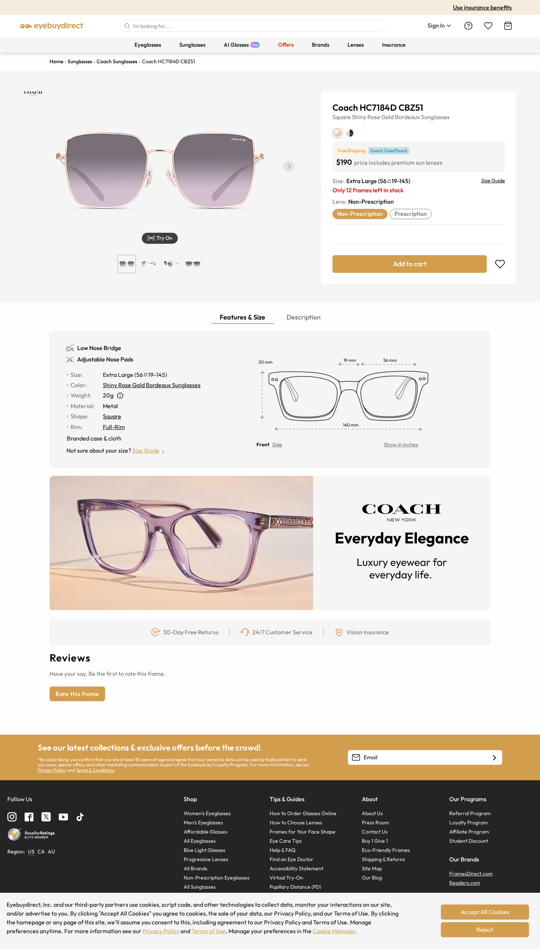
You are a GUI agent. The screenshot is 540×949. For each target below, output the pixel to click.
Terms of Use (208, 931)
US (31, 851)
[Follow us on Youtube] (63, 816)
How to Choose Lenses (296, 822)
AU (51, 851)
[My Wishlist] (488, 26)
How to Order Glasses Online (303, 813)
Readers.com (464, 883)
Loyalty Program (468, 822)
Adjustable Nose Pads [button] (105, 359)
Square (341, 117)
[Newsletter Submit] (494, 758)
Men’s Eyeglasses (203, 822)
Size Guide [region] (493, 180)
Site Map (372, 868)
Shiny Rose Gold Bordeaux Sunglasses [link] (152, 385)
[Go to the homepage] (51, 25)
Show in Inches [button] (401, 444)
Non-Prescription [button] (360, 213)
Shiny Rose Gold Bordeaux (386, 117)
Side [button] (277, 444)
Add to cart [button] (409, 264)
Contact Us (375, 831)
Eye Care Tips (286, 841)
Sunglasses (435, 117)
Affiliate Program (469, 831)
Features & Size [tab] (242, 317)
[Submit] (126, 26)
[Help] (468, 26)
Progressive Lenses (206, 859)
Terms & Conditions (95, 770)
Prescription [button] (411, 213)
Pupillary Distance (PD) (295, 887)
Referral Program (470, 813)
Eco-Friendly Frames (386, 850)
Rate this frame (77, 694)
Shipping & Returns (383, 859)
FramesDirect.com (471, 873)
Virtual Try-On (286, 877)
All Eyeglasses (200, 841)
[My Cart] (508, 26)
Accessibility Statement (296, 868)
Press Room (375, 822)
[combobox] (252, 26)
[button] (289, 166)
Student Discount (468, 841)
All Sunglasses (200, 887)
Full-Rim (114, 427)
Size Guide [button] (145, 450)
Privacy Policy (51, 770)
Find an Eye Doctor (291, 859)
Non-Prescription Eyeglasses (216, 877)
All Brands (195, 868)
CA (41, 851)
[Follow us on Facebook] (29, 817)
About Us (372, 813)
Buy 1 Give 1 (375, 841)
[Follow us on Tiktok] (80, 817)
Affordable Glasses (205, 831)
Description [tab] (304, 317)
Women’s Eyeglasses (207, 813)
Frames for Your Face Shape (302, 831)
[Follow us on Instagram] (12, 816)
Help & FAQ (282, 850)
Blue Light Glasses (204, 850)
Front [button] (262, 444)
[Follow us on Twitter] (46, 816)
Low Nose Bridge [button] (99, 348)
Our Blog (372, 877)
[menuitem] (147, 45)
